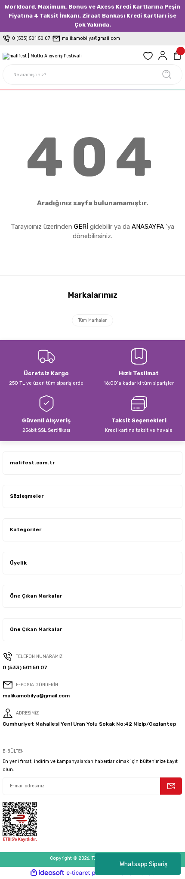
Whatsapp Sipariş (143, 864)
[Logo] (42, 55)
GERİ (81, 226)
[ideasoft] (47, 873)
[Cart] (177, 56)
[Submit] (171, 786)
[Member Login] (162, 56)
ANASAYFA (148, 226)
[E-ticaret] (91, 873)
